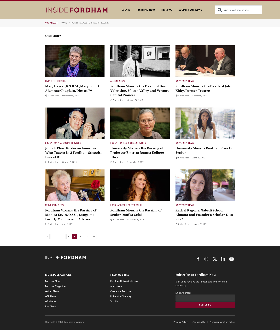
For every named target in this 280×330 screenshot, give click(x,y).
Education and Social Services (63, 143)
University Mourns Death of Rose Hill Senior (205, 150)
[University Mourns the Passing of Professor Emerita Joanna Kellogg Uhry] (140, 123)
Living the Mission (55, 81)
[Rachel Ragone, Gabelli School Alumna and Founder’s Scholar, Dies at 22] (205, 185)
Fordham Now (146, 9)
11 (87, 236)
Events (126, 9)
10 (81, 236)
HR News (166, 9)
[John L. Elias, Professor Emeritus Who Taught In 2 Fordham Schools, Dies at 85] (75, 123)
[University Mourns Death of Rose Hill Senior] (205, 123)
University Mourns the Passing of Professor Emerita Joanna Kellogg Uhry (137, 152)
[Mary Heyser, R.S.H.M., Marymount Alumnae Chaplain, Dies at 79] (75, 61)
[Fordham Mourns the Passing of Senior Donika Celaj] (140, 185)
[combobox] (238, 9)
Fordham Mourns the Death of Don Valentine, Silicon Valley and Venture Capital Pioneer (139, 90)
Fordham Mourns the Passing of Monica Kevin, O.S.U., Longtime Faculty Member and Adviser (70, 214)
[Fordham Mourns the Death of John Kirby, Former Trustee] (205, 61)
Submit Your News (190, 9)
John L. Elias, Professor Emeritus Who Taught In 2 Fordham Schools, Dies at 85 (73, 152)
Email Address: (183, 292)
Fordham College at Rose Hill (127, 205)
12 (94, 236)
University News (184, 81)
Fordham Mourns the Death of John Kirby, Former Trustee (204, 88)
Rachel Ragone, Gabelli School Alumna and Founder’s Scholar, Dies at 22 (204, 214)
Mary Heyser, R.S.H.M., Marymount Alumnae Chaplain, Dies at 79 (72, 88)
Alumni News (117, 81)
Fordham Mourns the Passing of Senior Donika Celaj (136, 212)
